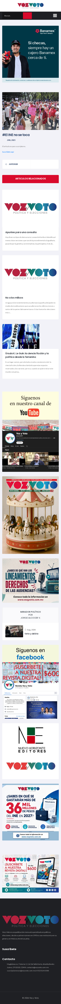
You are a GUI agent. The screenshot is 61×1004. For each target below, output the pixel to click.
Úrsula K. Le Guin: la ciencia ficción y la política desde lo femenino (27, 355)
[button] (54, 15)
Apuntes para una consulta (21, 232)
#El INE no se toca (16, 135)
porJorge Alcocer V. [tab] (30, 614)
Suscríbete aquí (8, 152)
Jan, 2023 (11, 140)
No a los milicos (14, 298)
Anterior (13, 164)
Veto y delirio (31, 633)
